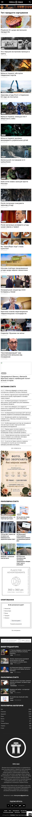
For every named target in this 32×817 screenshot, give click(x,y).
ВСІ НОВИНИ (15, 448)
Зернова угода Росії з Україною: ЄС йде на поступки (15, 96)
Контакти (17, 812)
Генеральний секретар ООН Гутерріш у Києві (13, 291)
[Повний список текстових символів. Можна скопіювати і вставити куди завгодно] (5, 682)
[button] (30, 2)
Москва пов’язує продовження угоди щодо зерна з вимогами (14, 269)
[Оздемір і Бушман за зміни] (16, 325)
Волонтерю (8, 611)
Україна (3, 725)
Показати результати (16, 624)
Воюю (6, 613)
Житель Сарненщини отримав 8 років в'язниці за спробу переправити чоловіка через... (19, 660)
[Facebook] (8, 805)
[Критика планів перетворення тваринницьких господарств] (16, 303)
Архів (5, 810)
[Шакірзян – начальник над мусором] (8, 549)
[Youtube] (23, 805)
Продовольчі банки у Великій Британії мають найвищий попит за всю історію (15, 378)
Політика (3, 711)
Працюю (7, 615)
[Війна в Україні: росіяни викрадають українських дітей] (16, 130)
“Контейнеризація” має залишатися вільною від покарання (11, 355)
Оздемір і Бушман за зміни (12, 333)
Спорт (2, 728)
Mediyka (12, 815)
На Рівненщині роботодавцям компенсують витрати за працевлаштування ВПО (23, 538)
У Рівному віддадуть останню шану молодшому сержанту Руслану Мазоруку (20, 651)
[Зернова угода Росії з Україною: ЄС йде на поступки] (16, 86)
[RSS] (16, 805)
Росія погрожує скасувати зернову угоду (12, 204)
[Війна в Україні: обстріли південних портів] (16, 65)
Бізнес (2, 718)
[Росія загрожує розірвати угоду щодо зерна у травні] (16, 216)
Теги (7, 10)
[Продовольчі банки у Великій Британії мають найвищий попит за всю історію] (16, 368)
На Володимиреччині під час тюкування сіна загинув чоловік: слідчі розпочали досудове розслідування (16, 424)
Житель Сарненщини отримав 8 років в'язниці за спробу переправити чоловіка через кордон (15, 396)
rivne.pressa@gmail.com (21, 795)
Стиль (2, 721)
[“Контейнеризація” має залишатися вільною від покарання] (16, 344)
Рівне (2, 716)
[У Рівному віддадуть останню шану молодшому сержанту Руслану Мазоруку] (5, 652)
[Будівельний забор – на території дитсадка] (8, 510)
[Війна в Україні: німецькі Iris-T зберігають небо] (16, 108)
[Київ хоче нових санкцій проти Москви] (16, 173)
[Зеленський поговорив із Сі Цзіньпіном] (16, 151)
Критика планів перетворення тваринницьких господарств (14, 312)
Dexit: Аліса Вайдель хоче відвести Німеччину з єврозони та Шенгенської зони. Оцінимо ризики (15, 408)
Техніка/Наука (5, 723)
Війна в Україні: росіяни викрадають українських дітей (14, 139)
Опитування (16, 810)
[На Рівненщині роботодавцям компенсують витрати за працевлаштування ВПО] (24, 527)
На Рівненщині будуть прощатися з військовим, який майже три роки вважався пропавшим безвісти (15, 402)
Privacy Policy (25, 812)
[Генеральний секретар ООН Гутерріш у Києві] (16, 281)
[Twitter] (20, 805)
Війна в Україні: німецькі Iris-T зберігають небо (14, 118)
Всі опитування (16, 630)
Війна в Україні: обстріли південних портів (12, 74)
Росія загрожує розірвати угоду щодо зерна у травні (15, 226)
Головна (3, 10)
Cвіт (2, 709)
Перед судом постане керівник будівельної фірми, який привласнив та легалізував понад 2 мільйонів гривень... (14, 430)
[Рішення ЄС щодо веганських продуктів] (16, 21)
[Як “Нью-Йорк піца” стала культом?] (16, 238)
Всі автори (24, 810)
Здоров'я (3, 714)
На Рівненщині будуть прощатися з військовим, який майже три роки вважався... (20, 669)
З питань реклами (8, 812)
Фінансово (7, 608)
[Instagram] (12, 805)
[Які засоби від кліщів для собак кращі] (24, 510)
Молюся (7, 618)
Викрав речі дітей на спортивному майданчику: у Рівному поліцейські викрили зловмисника (15, 418)
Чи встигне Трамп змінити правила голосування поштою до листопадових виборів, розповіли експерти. (14, 442)
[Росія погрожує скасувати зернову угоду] (16, 195)
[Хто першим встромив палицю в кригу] (16, 43)
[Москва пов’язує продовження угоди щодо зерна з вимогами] (16, 260)
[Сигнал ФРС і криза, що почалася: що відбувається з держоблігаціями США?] (8, 527)
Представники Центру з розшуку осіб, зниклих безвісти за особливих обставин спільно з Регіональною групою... (15, 436)
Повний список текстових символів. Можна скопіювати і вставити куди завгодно (20, 682)
